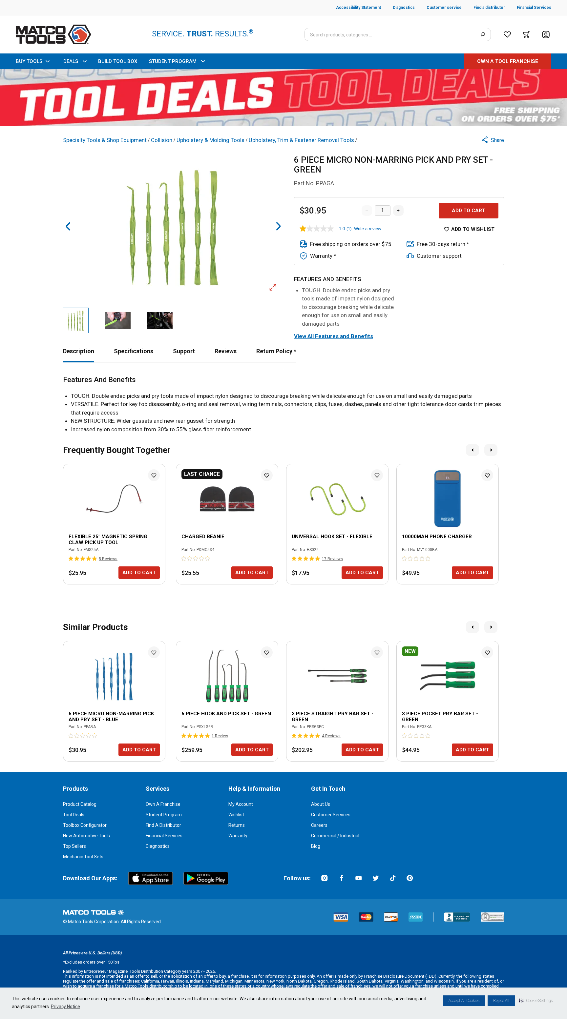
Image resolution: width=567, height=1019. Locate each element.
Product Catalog (79, 804)
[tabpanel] (283, 405)
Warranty (237, 835)
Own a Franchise (163, 804)
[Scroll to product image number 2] (118, 320)
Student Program (164, 814)
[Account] (546, 35)
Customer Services (330, 814)
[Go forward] (278, 226)
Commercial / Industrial (335, 835)
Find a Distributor (163, 825)
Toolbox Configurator (85, 825)
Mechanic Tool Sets (83, 856)
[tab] (78, 351)
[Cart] (526, 34)
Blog (315, 846)
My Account (240, 804)
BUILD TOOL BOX (117, 61)
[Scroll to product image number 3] (160, 320)
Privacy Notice (65, 1006)
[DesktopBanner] (283, 97)
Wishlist (236, 814)
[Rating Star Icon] (71, 558)
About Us (320, 804)
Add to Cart (468, 211)
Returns (236, 825)
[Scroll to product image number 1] (76, 320)
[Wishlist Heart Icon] (154, 475)
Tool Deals (73, 814)
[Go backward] (68, 226)
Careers (319, 825)
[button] (535, 1000)
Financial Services (164, 835)
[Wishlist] (507, 34)
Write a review (367, 229)
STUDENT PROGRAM (173, 61)
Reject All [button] (501, 1000)
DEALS (70, 61)
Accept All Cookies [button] (464, 1000)
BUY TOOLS (29, 61)
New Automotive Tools (86, 835)
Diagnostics (158, 846)
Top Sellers (74, 846)
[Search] (483, 34)
